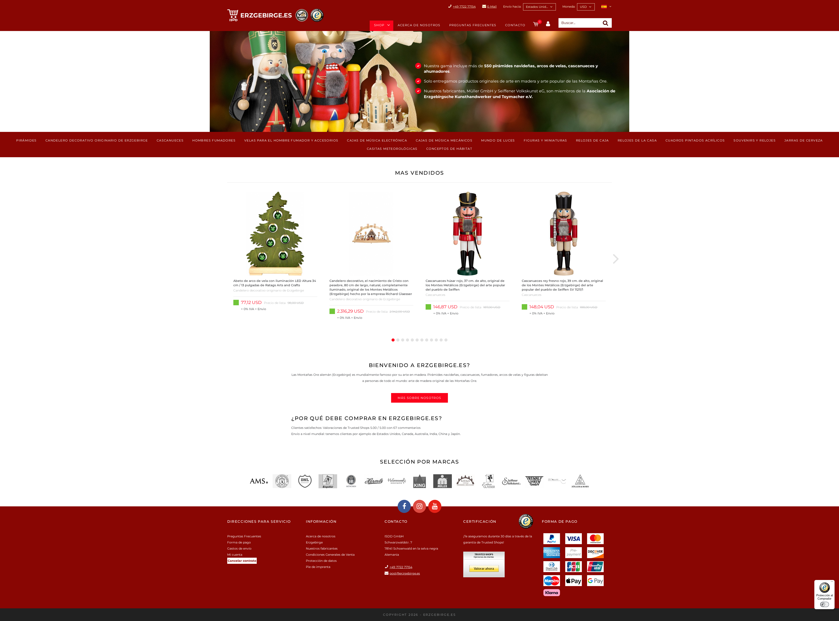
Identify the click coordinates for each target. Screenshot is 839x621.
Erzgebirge (314, 542)
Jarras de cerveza (803, 140)
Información (321, 521)
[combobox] (539, 6)
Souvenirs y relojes (754, 140)
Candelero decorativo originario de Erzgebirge (96, 140)
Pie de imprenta (318, 567)
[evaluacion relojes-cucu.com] (484, 566)
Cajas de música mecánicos (444, 140)
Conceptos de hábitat (449, 149)
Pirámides (26, 140)
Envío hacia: (512, 7)
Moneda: (568, 7)
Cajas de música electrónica (377, 140)
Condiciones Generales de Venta (330, 555)
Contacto (515, 25)
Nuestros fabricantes (322, 548)
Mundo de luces (498, 140)
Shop (379, 25)
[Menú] (832, 582)
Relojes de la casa (637, 140)
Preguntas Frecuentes (472, 25)
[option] (275, 258)
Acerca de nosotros (419, 25)
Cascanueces (170, 140)
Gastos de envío (239, 548)
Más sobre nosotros (419, 398)
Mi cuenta (234, 555)
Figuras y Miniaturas (545, 140)
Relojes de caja (592, 140)
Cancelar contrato (242, 561)
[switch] (824, 604)
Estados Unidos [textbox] (538, 7)
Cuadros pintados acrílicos (695, 140)
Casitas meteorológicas (392, 149)
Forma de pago (239, 542)
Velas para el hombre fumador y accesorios (291, 140)
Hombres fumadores (214, 140)
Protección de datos (321, 561)
